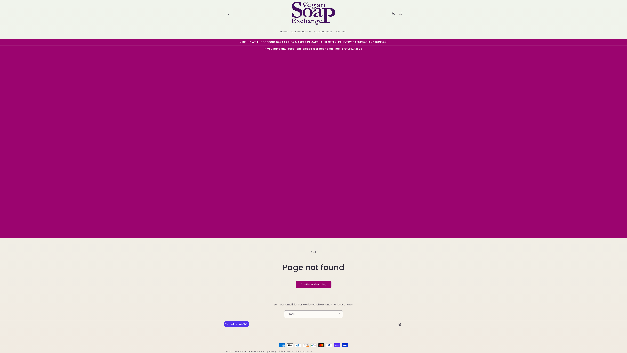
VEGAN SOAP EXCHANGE (244, 351)
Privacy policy (286, 351)
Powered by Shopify (266, 351)
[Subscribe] (339, 314)
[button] (227, 13)
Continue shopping (314, 284)
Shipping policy (304, 351)
